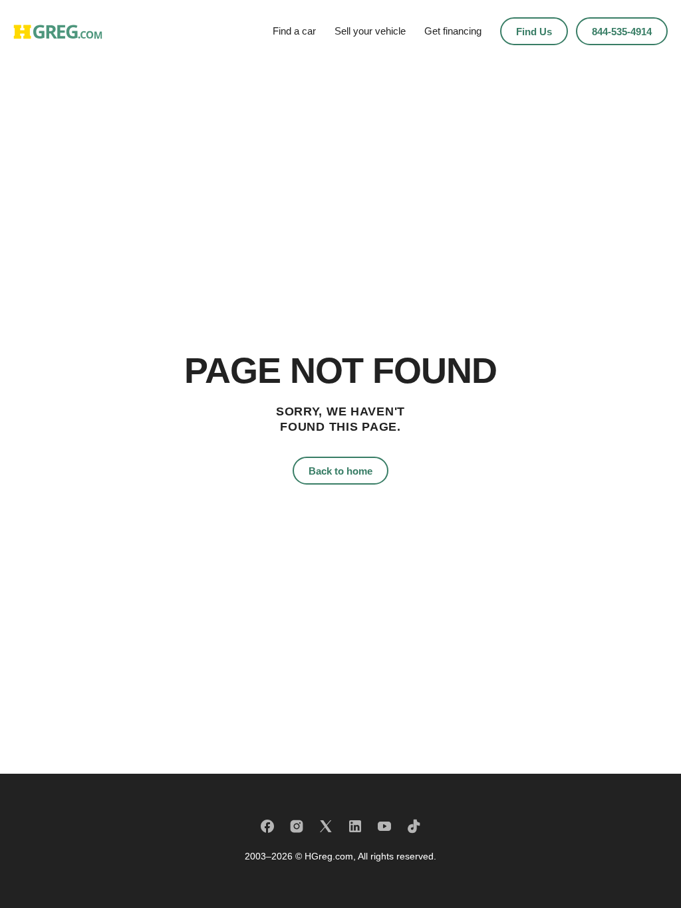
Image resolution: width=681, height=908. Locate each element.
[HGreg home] (57, 31)
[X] (326, 826)
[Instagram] (297, 826)
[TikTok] (414, 826)
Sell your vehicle (370, 31)
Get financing (452, 31)
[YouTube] (384, 826)
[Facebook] (267, 826)
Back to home (340, 471)
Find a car (294, 31)
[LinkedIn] (355, 826)
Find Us (534, 31)
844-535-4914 (622, 31)
